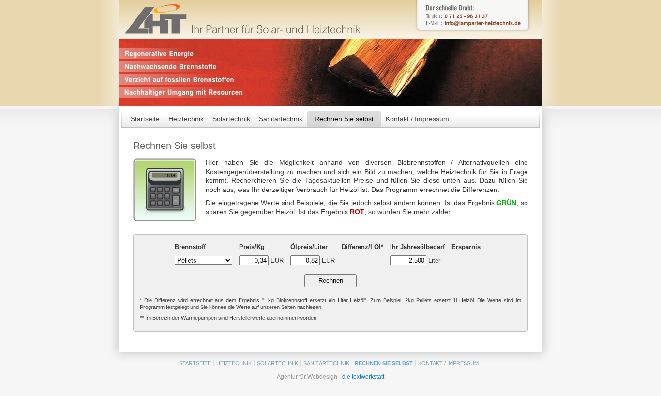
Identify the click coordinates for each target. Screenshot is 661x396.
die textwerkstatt (363, 376)
